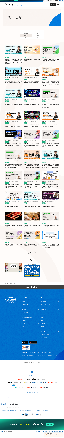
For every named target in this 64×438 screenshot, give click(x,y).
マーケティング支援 (30, 435)
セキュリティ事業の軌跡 (45, 410)
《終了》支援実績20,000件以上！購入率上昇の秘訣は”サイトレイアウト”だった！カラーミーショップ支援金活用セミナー (13, 166)
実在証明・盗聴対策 (3, 410)
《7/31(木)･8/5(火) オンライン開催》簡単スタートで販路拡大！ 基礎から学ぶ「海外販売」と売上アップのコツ (32, 186)
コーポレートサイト (29, 392)
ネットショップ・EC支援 (12, 435)
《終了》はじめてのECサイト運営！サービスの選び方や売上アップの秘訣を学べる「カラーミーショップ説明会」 (50, 246)
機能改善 (26, 33)
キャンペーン (38, 33)
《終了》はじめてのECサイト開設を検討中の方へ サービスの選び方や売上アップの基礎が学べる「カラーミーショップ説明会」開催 (13, 104)
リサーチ (35, 435)
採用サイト (36, 392)
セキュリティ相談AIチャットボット (36, 409)
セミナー (26, 35)
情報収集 (39, 435)
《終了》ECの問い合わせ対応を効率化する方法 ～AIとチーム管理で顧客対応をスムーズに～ (50, 145)
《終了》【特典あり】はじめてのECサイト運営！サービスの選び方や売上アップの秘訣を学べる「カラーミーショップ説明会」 (32, 206)
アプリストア (38, 37)
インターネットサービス (4, 435)
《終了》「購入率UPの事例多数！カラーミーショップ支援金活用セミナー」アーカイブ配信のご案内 (13, 186)
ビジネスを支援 (19, 435)
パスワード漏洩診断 (21, 409)
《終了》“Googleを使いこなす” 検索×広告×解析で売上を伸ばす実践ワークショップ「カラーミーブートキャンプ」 (50, 186)
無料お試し (53, 4)
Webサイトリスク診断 (28, 409)
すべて (32, 31)
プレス (26, 37)
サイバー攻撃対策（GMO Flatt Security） (29, 410)
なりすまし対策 (38, 410)
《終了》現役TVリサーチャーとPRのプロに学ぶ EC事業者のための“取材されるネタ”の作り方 (32, 145)
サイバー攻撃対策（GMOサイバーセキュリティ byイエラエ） (15, 410)
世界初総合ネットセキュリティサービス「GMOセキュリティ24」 (9, 409)
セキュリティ (24, 435)
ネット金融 (43, 435)
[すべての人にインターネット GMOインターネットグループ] (55, 1)
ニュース (38, 35)
